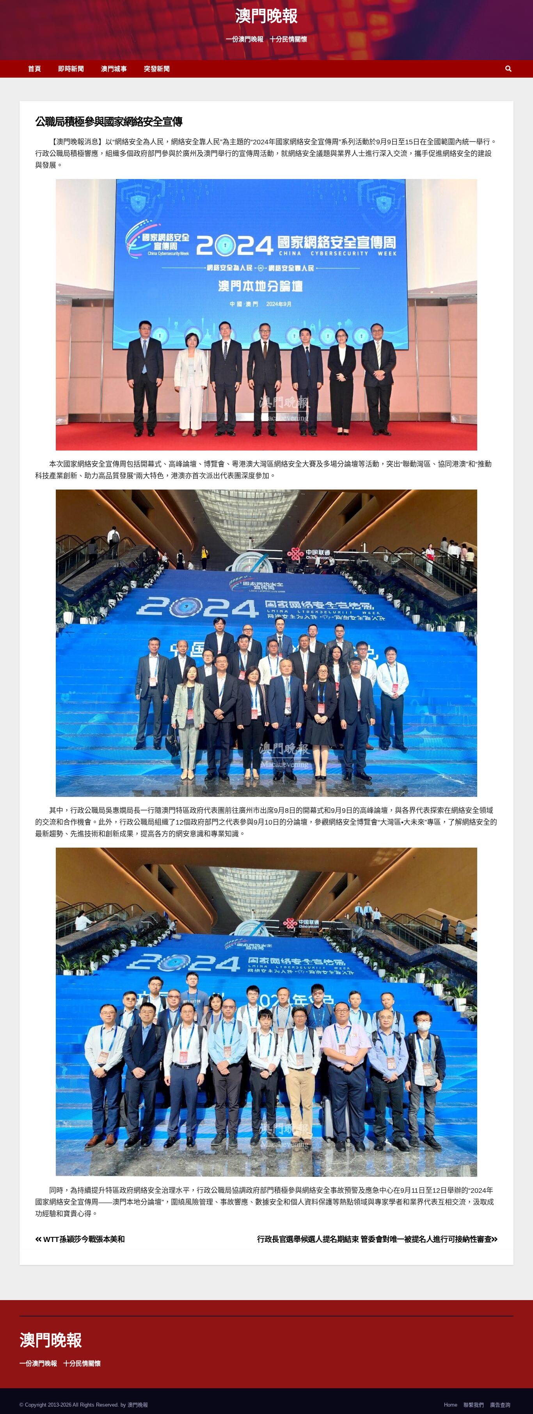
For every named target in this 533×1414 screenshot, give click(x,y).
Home (450, 1405)
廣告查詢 (500, 1405)
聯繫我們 (474, 1405)
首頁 (34, 68)
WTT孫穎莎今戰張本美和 (83, 1239)
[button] (508, 69)
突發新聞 (157, 68)
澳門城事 (114, 68)
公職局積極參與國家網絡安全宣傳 (108, 121)
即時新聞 (71, 68)
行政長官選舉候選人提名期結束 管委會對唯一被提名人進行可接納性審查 (374, 1239)
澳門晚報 (266, 15)
